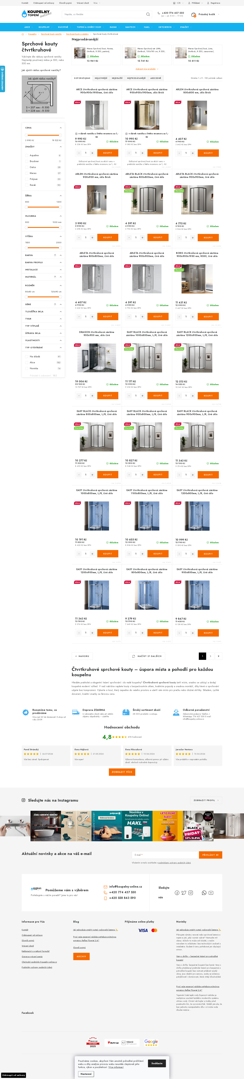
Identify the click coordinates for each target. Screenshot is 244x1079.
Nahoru (84, 656)
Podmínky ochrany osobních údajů (37, 967)
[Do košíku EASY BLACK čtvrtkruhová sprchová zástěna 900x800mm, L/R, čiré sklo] (157, 474)
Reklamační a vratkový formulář (36, 951)
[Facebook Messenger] (197, 893)
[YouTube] (211, 893)
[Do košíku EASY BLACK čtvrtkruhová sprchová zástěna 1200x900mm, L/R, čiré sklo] (208, 395)
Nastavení (86, 1074)
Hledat (148, 14)
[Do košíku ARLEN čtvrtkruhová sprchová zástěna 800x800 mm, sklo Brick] (208, 153)
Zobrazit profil (204, 800)
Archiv (81, 956)
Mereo (45, 173)
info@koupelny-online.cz (125, 887)
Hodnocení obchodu (122, 727)
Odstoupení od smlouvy (43, 3)
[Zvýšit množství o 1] (92, 153)
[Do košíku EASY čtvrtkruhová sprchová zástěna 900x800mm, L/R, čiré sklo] (208, 633)
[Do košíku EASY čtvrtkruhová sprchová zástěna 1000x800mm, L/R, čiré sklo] (107, 553)
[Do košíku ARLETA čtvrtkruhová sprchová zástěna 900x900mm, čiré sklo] (157, 316)
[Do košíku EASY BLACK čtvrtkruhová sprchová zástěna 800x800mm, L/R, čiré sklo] (107, 474)
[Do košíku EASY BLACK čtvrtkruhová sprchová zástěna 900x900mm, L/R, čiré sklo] (208, 474)
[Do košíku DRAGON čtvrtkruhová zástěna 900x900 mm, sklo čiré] (107, 395)
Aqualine (45, 155)
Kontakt (25, 3)
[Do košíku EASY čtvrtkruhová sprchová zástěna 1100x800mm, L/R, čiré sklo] (157, 553)
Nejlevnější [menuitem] (101, 78)
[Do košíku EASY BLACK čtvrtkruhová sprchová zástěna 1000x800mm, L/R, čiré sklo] (157, 395)
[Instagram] (190, 893)
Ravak (45, 185)
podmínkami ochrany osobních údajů (174, 862)
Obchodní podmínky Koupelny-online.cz (39, 962)
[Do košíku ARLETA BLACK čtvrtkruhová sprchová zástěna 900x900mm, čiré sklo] (208, 237)
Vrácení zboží (83, 3)
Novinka (45, 368)
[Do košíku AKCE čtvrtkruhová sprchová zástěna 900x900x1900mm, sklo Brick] (157, 153)
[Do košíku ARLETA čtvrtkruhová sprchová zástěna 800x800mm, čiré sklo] (107, 316)
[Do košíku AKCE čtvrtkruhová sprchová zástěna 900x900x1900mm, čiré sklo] (107, 153)
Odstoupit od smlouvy (13, 1075)
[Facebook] (177, 893)
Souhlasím (157, 1063)
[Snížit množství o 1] (78, 153)
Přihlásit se (210, 855)
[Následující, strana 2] (210, 656)
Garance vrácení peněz (32, 956)
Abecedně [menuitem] (155, 78)
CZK (178, 3)
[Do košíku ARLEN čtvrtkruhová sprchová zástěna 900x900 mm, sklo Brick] (107, 237)
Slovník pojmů (65, 3)
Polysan (45, 179)
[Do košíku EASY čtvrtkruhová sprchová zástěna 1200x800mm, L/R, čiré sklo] (208, 553)
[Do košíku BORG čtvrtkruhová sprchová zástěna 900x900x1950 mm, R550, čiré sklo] (208, 316)
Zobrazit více (122, 772)
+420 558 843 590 (122, 898)
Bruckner (45, 161)
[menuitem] (29, 27)
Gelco (45, 167)
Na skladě (45, 356)
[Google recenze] (151, 1042)
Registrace (215, 3)
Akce (45, 362)
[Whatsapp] (204, 893)
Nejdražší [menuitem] (117, 78)
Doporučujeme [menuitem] (82, 78)
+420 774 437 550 (172, 13)
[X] (184, 893)
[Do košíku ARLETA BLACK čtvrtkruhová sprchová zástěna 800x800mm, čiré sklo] (157, 237)
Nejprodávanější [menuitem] (136, 78)
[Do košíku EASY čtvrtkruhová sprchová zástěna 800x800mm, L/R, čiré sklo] (157, 632)
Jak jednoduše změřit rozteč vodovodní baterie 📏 (95, 929)
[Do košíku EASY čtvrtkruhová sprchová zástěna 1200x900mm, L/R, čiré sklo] (107, 632)
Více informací (116, 1067)
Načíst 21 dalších (149, 656)
